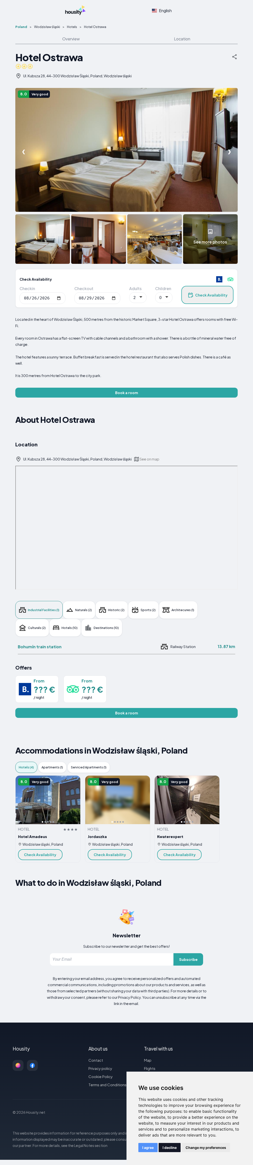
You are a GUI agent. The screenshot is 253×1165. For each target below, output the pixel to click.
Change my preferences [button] (206, 1147)
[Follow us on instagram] (18, 1065)
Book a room (126, 392)
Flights (149, 1068)
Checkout (83, 288)
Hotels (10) (70, 628)
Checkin (27, 288)
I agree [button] (148, 1147)
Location (182, 38)
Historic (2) (116, 610)
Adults (135, 288)
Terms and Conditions (107, 1084)
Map (147, 1060)
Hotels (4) (26, 767)
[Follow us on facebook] (32, 1065)
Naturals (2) (83, 610)
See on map (149, 459)
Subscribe (188, 959)
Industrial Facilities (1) (43, 610)
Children (163, 288)
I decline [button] (170, 1147)
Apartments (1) (52, 767)
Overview (71, 38)
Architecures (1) (182, 610)
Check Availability (211, 295)
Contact (95, 1060)
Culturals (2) (37, 628)
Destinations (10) (106, 628)
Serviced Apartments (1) (88, 767)
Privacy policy (100, 1068)
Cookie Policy (100, 1076)
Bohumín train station (40, 646)
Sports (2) (148, 610)
